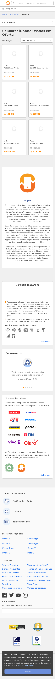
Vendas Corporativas (36, 588)
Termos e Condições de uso (39, 569)
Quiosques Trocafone (12, 588)
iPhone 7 (6, 543)
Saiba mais (45, 341)
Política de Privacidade (12, 576)
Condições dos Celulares (38, 576)
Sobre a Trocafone (10, 565)
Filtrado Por (8, 22)
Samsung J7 (32, 538)
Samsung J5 (32, 543)
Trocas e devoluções (36, 572)
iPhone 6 (6, 552)
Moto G (30, 552)
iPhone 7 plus (8, 548)
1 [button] (23, 387)
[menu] (3, 3)
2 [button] (25, 387)
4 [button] (29, 387)
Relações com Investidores (39, 580)
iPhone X (6, 538)
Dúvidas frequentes (11, 569)
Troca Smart (32, 584)
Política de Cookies (10, 572)
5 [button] (31, 387)
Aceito (27, 671)
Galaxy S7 (32, 548)
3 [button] (27, 387)
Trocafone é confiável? (37, 565)
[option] (27, 369)
